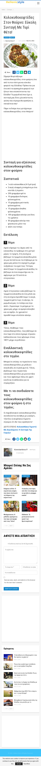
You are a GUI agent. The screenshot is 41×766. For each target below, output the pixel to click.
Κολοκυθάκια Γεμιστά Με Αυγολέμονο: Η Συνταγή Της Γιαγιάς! (20, 430)
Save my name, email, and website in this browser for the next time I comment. (19, 581)
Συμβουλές (25, 476)
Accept (19, 764)
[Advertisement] (20, 135)
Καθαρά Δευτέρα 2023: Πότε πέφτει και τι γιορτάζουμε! (25, 692)
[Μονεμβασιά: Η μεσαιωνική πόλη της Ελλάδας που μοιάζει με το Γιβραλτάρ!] (8, 702)
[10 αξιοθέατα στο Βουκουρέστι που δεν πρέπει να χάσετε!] (8, 657)
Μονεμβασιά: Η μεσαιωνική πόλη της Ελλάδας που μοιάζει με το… (25, 701)
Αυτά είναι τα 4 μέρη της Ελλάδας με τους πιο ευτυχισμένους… (25, 683)
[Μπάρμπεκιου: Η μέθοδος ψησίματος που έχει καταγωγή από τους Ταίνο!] (11, 506)
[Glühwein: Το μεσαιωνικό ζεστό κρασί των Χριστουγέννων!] (29, 506)
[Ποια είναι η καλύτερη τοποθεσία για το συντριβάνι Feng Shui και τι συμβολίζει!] (8, 666)
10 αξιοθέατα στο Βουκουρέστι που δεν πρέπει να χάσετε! (25, 656)
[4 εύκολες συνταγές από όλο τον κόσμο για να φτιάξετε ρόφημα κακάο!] (29, 480)
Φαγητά (12, 37)
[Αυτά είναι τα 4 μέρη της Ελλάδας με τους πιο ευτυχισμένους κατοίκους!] (8, 684)
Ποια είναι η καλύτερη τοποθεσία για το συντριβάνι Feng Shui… (24, 665)
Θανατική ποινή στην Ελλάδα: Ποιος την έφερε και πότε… (25, 674)
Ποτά (6, 502)
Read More (27, 764)
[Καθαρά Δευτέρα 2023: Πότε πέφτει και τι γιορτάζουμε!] (8, 693)
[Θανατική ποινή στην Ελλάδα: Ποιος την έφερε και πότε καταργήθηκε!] (8, 675)
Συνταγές (6, 37)
